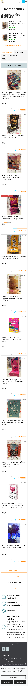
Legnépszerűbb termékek (10, 55)
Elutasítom (7, 682)
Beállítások (13, 677)
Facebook (17, 644)
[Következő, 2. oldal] (14, 577)
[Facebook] (3, 649)
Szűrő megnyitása (14, 65)
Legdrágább (19, 52)
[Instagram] (7, 649)
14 (18, 577)
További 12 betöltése (14, 571)
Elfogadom (20, 682)
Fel (15, 588)
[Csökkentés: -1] (11, 111)
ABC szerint (5, 59)
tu (1, 673)
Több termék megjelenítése (13, 46)
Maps (9, 644)
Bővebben (22, 110)
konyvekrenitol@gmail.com (13, 659)
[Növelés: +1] (11, 109)
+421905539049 (9, 661)
